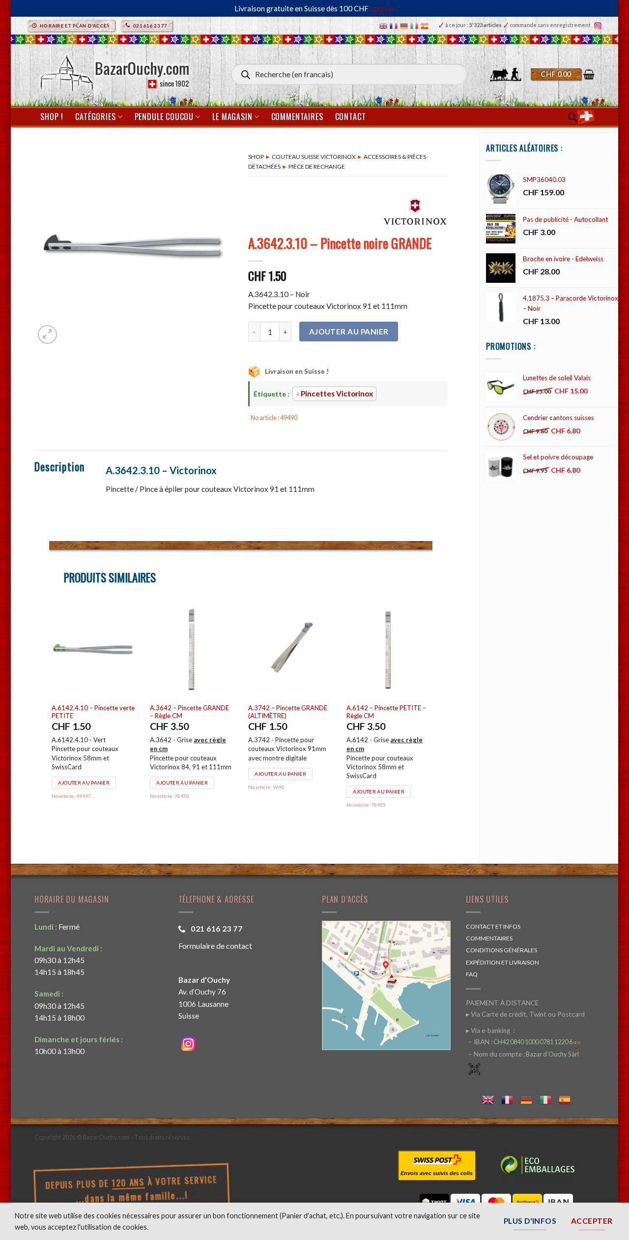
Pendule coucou (164, 116)
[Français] (395, 25)
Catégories (95, 116)
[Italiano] (415, 25)
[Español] (426, 25)
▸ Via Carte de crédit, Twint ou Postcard (525, 1014)
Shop (256, 156)
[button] (563, 74)
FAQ (472, 974)
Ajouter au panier (349, 331)
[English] (384, 25)
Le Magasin (232, 116)
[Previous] (49, 719)
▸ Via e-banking (489, 1030)
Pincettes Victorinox (337, 393)
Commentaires (297, 116)
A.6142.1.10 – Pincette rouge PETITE (381, 712)
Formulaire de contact (215, 945)
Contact (350, 116)
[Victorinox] (415, 210)
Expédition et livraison (502, 962)
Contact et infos (493, 926)
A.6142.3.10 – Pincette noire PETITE (94, 712)
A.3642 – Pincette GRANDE (190, 708)
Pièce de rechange (316, 166)
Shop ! (51, 116)
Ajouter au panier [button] (85, 783)
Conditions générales (501, 950)
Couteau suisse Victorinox (314, 156)
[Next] (432, 719)
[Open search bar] (572, 117)
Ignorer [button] (382, 8)
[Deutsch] (405, 25)
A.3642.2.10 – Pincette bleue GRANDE (291, 712)
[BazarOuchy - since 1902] (113, 70)
